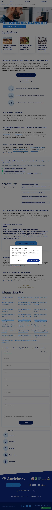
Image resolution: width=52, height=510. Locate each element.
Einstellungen (19, 260)
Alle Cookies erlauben (33, 260)
